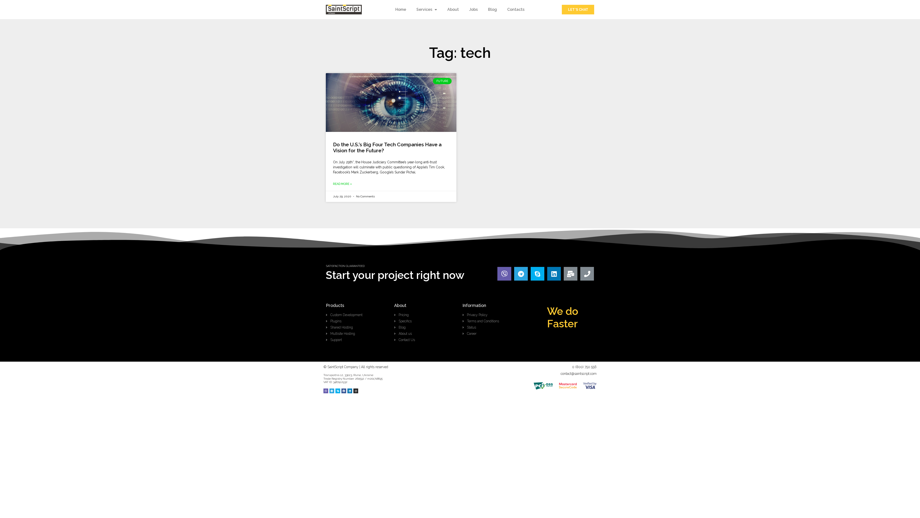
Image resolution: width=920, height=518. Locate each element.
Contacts (515, 9)
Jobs (473, 9)
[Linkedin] (554, 274)
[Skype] (537, 274)
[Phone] (587, 274)
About (453, 9)
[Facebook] (343, 390)
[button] (578, 9)
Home (400, 9)
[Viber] (504, 274)
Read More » (342, 184)
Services (424, 9)
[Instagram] (355, 390)
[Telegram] (521, 274)
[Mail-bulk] (570, 274)
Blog (492, 9)
